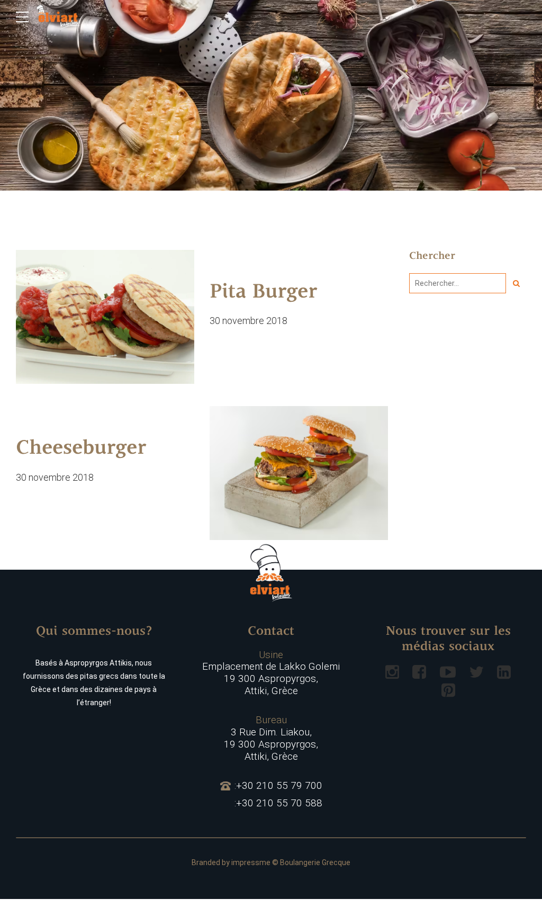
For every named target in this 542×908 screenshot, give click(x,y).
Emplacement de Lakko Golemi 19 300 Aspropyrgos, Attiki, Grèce (271, 673)
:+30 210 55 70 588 (278, 803)
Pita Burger (263, 293)
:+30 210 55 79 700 (278, 786)
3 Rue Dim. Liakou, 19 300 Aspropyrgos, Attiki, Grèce (271, 738)
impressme (250, 862)
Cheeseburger (81, 449)
